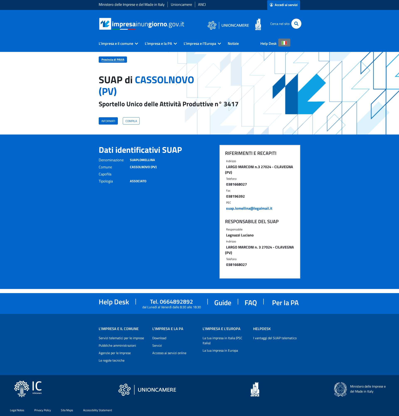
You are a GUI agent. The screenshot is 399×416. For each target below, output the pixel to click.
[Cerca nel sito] (296, 23)
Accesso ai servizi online (169, 352)
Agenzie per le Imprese (115, 352)
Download (159, 337)
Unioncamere (181, 4)
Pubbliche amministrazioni (117, 345)
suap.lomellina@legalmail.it (249, 208)
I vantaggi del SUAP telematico (275, 337)
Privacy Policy (42, 410)
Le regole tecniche (111, 360)
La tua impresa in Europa (220, 350)
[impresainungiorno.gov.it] (186, 24)
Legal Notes (17, 410)
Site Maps (67, 410)
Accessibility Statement (97, 410)
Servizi (157, 345)
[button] (117, 43)
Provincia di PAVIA (112, 59)
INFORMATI (108, 121)
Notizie (233, 43)
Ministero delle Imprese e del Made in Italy (132, 4)
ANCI (202, 4)
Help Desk (268, 43)
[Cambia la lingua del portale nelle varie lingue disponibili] (284, 42)
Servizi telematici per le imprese (121, 337)
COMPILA (131, 121)
